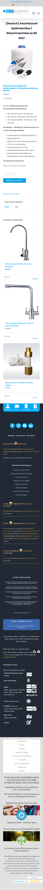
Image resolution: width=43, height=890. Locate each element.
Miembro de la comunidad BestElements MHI (18, 458)
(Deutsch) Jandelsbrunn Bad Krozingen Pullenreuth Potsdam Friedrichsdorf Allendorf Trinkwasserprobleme (21, 587)
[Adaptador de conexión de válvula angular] (21, 361)
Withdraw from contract (21, 881)
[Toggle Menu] (38, 13)
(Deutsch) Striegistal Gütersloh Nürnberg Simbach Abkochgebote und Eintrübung (22, 597)
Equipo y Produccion (21, 484)
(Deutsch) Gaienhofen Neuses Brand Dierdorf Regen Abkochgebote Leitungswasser (21, 592)
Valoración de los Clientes (21, 480)
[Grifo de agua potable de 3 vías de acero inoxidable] (21, 302)
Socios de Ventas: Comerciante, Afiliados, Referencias (21, 626)
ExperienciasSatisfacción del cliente (35, 878)
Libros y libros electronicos (22, 491)
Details (8, 277)
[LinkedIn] (30, 425)
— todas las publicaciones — (21, 612)
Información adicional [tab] (11, 194)
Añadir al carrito (14, 180)
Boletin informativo (21, 487)
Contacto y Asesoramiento (22, 470)
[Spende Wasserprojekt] (21, 806)
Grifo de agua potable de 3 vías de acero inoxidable (19, 324)
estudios (21, 861)
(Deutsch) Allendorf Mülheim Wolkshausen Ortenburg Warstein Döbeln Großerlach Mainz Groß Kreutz (22, 582)
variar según (27, 858)
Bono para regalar (21, 495)
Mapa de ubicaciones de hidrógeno (21, 473)
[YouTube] (24, 425)
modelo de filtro (12, 863)
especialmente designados (19, 866)
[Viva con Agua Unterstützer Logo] (21, 810)
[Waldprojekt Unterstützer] (21, 836)
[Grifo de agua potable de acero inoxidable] (21, 242)
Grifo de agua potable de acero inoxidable (18, 265)
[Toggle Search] (33, 13)
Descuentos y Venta (22, 477)
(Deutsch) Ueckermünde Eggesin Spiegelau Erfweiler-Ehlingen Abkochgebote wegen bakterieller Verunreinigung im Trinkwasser (21, 603)
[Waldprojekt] (21, 832)
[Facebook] (12, 425)
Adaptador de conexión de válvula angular (19, 383)
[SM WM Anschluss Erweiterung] (21, 61)
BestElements (9, 856)
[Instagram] (18, 425)
